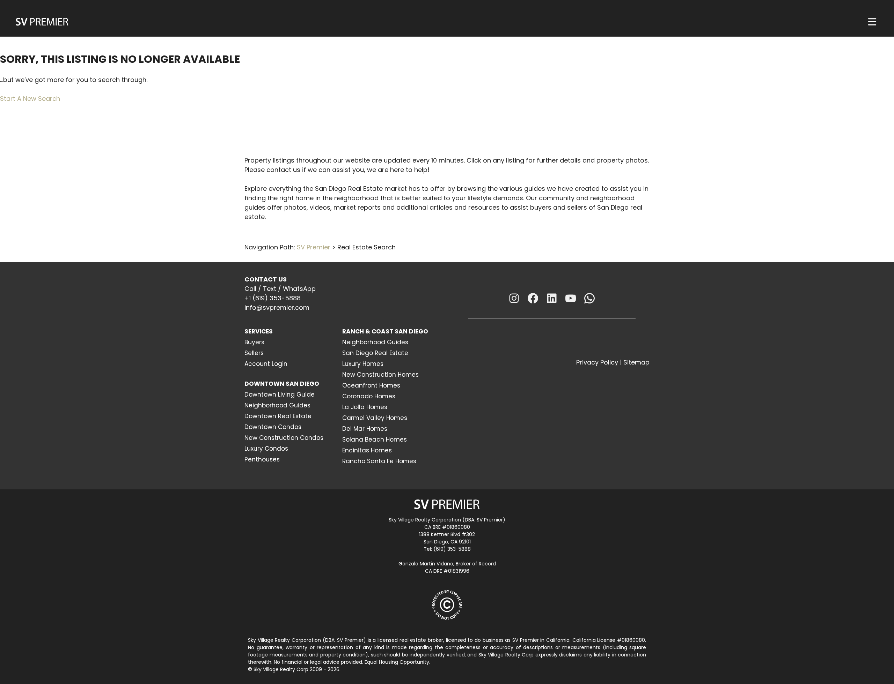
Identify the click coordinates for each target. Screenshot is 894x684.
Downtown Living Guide (279, 394)
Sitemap (636, 362)
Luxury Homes (362, 364)
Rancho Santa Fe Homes (379, 461)
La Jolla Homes (364, 407)
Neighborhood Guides (277, 405)
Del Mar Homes (364, 428)
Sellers (254, 353)
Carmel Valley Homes (374, 418)
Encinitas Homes (367, 450)
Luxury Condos (266, 448)
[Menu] (872, 22)
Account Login (265, 364)
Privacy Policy (597, 362)
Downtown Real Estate (278, 416)
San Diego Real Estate (375, 353)
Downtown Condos (272, 427)
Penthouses (262, 459)
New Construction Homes (380, 374)
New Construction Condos (283, 438)
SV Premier (313, 247)
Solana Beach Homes (374, 439)
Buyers (254, 342)
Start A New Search (30, 98)
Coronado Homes (368, 396)
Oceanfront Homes (371, 385)
